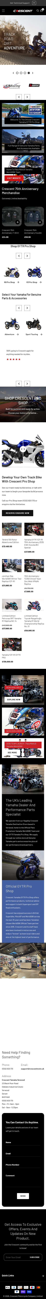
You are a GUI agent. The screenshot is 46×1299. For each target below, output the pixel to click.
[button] (13, 73)
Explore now (13, 700)
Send (23, 1196)
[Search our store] (38, 10)
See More (12, 752)
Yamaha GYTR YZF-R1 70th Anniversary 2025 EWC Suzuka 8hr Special (34, 543)
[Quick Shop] (17, 222)
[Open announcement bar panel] (34, 3)
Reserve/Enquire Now (17, 513)
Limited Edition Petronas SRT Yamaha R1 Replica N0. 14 (11, 618)
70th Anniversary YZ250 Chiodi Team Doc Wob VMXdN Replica (32, 580)
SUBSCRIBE (34, 1257)
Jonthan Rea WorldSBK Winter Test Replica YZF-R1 (11, 579)
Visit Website (14, 178)
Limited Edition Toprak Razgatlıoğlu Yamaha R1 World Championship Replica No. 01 (34, 620)
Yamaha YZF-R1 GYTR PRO (11, 656)
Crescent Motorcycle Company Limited (26, 1296)
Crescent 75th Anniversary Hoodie (33, 231)
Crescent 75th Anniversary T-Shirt (10, 231)
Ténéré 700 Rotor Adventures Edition (10, 540)
